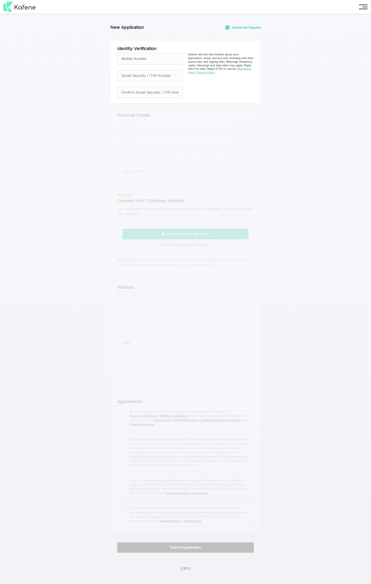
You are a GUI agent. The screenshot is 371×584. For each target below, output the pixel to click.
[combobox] (185, 342)
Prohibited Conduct (141, 424)
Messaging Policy (177, 493)
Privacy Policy (206, 72)
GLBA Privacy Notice (186, 420)
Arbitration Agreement (173, 415)
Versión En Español (246, 27)
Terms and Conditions (143, 415)
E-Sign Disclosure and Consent (221, 420)
